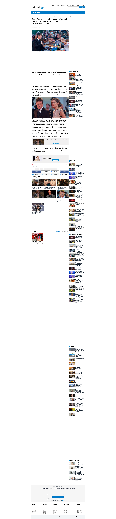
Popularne (58, 231)
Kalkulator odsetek (79, 510)
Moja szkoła (55, 509)
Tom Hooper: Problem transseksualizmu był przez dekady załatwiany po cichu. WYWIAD (62, 200)
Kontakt (33, 516)
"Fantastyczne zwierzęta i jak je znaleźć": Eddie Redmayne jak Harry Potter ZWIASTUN (62, 188)
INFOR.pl (53, 5)
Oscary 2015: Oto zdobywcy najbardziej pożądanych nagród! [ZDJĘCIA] (54, 157)
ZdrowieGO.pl (72, 5)
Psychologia (66, 511)
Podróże (44, 512)
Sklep (83, 5)
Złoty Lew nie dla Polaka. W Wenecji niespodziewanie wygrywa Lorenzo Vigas (37, 212)
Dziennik (33, 16)
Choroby (65, 510)
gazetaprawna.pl (78, 5)
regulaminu (58, 494)
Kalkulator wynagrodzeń (80, 512)
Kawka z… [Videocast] (49, 14)
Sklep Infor (33, 512)
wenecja (37, 168)
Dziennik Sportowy (56, 14)
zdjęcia (45, 168)
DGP (67, 5)
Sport (44, 510)
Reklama (42, 516)
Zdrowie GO (43, 14)
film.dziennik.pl (37, 16)
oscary (41, 168)
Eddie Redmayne (51, 168)
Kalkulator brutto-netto (80, 511)
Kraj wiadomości (65, 231)
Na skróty (33, 504)
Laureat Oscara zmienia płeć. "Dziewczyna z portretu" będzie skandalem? (55, 140)
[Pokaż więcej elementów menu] (84, 10)
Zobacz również (56, 143)
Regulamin (52, 516)
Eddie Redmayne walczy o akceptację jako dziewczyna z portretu (37, 199)
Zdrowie (44, 511)
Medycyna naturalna (67, 509)
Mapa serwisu (68, 516)
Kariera (47, 516)
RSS (83, 516)
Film (33, 12)
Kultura (54, 513)
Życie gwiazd (55, 510)
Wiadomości (45, 509)
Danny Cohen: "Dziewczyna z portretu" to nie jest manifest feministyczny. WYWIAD (49, 199)
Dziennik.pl (45, 504)
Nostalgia (39, 14)
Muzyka (54, 512)
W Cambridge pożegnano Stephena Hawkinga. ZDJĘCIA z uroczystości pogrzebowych (37, 188)
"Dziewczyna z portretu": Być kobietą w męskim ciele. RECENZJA (49, 188)
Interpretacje (34, 511)
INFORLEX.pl (63, 5)
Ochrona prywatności (59, 516)
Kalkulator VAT (79, 509)
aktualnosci (42, 16)
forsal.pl (58, 5)
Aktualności (37, 12)
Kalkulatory (78, 504)
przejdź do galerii (55, 160)
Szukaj (82, 7)
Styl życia (65, 512)
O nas (38, 516)
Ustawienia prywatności (76, 516)
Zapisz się (58, 497)
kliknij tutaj (63, 500)
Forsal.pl (33, 509)
